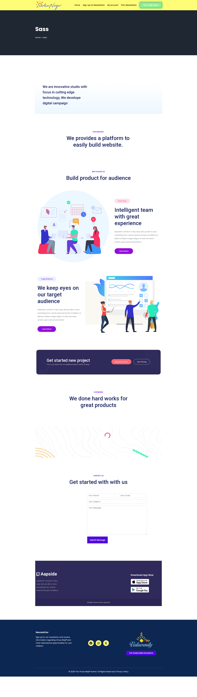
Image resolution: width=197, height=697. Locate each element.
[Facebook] (91, 643)
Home (77, 5)
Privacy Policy (122, 671)
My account (112, 5)
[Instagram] (98, 643)
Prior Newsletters (129, 5)
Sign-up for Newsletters (94, 5)
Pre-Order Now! (151, 5)
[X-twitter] (106, 643)
